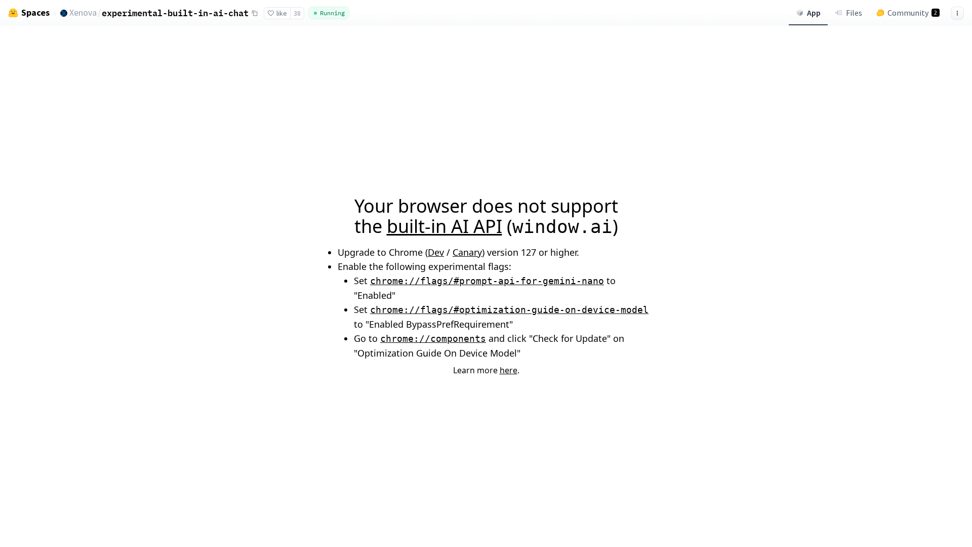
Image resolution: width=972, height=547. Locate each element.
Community (912, 13)
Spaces (35, 12)
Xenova (83, 12)
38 (297, 13)
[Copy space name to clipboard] (255, 13)
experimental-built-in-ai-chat (175, 13)
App (814, 13)
